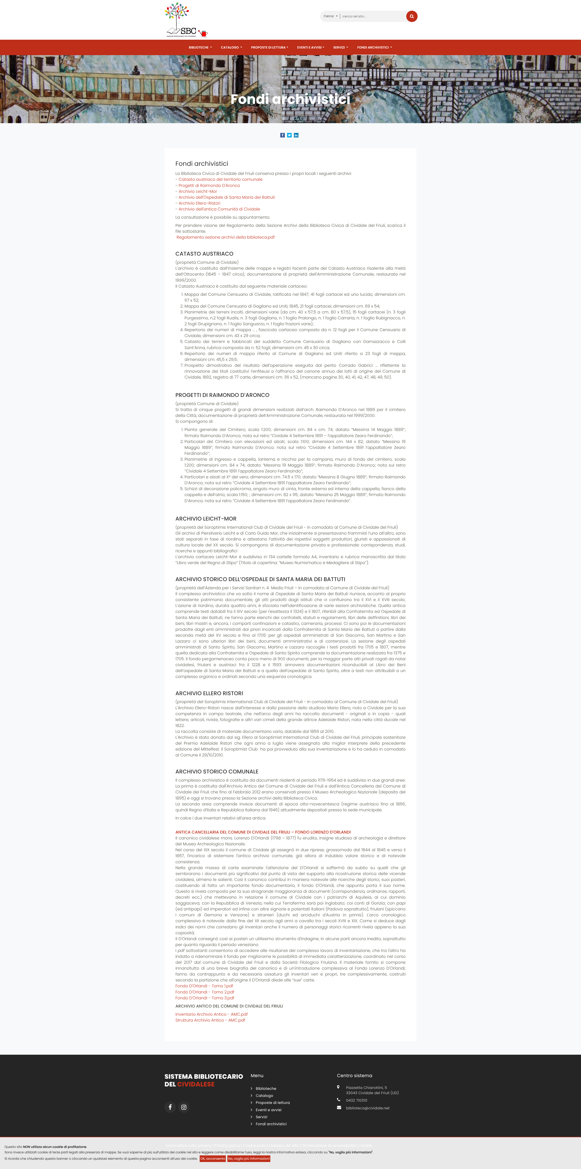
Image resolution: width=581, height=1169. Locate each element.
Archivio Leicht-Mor (198, 191)
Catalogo (230, 47)
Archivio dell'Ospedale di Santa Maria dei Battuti (227, 197)
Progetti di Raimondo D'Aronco (209, 185)
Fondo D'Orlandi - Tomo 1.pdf (204, 986)
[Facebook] (170, 1107)
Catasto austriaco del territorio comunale (221, 179)
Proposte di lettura (268, 47)
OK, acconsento (212, 1158)
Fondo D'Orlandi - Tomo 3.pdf (204, 998)
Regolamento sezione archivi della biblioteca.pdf (225, 237)
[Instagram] (184, 1107)
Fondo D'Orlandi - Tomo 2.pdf (204, 992)
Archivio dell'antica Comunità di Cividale (219, 209)
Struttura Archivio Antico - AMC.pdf (210, 1020)
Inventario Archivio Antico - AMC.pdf (211, 1014)
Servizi (339, 47)
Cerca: (329, 16)
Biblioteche (199, 47)
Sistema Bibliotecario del (204, 1080)
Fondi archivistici (373, 47)
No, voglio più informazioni (249, 1158)
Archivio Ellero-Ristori (199, 203)
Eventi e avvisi (309, 47)
